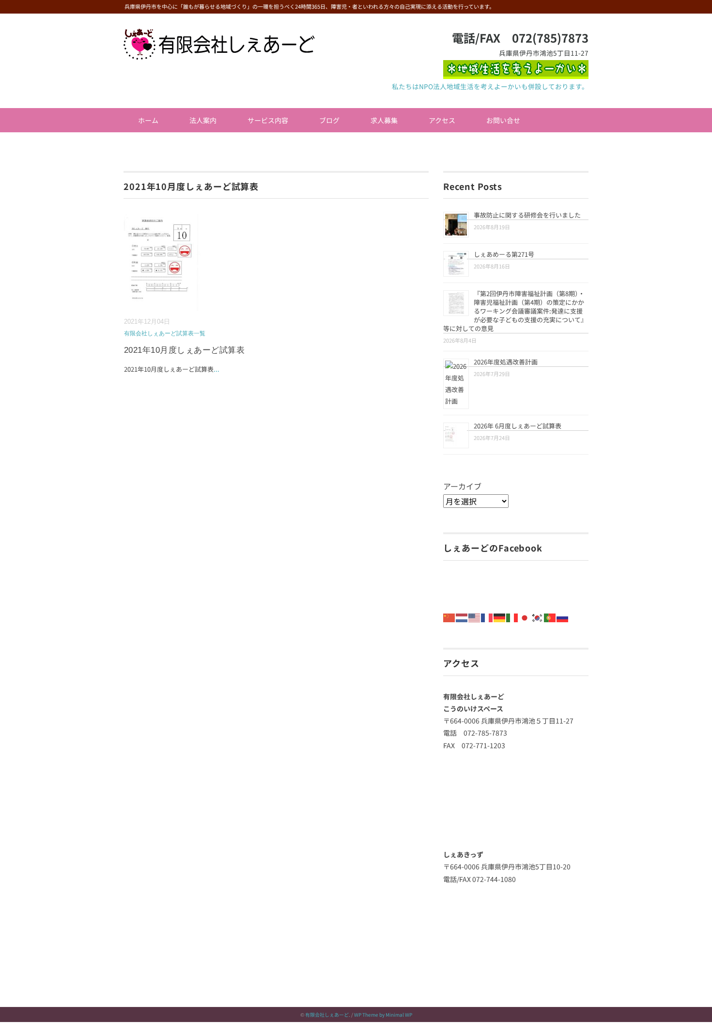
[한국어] (537, 616)
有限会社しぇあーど (327, 1014)
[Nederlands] (462, 616)
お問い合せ (503, 120)
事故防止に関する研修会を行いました (527, 215)
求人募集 (384, 120)
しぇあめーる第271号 (504, 254)
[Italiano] (512, 616)
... (216, 369)
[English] (474, 616)
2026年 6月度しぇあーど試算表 (517, 425)
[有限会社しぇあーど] (219, 35)
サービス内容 (268, 120)
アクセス (442, 120)
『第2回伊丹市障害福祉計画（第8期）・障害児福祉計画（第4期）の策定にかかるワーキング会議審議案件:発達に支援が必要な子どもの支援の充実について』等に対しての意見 (515, 311)
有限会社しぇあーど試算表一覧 (164, 333)
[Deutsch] (500, 616)
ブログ (329, 120)
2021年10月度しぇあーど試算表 (184, 350)
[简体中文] (449, 616)
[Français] (487, 616)
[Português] (550, 616)
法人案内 (203, 120)
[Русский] (563, 616)
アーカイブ (462, 486)
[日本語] (525, 616)
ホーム (148, 120)
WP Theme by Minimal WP (383, 1014)
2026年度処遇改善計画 (506, 361)
